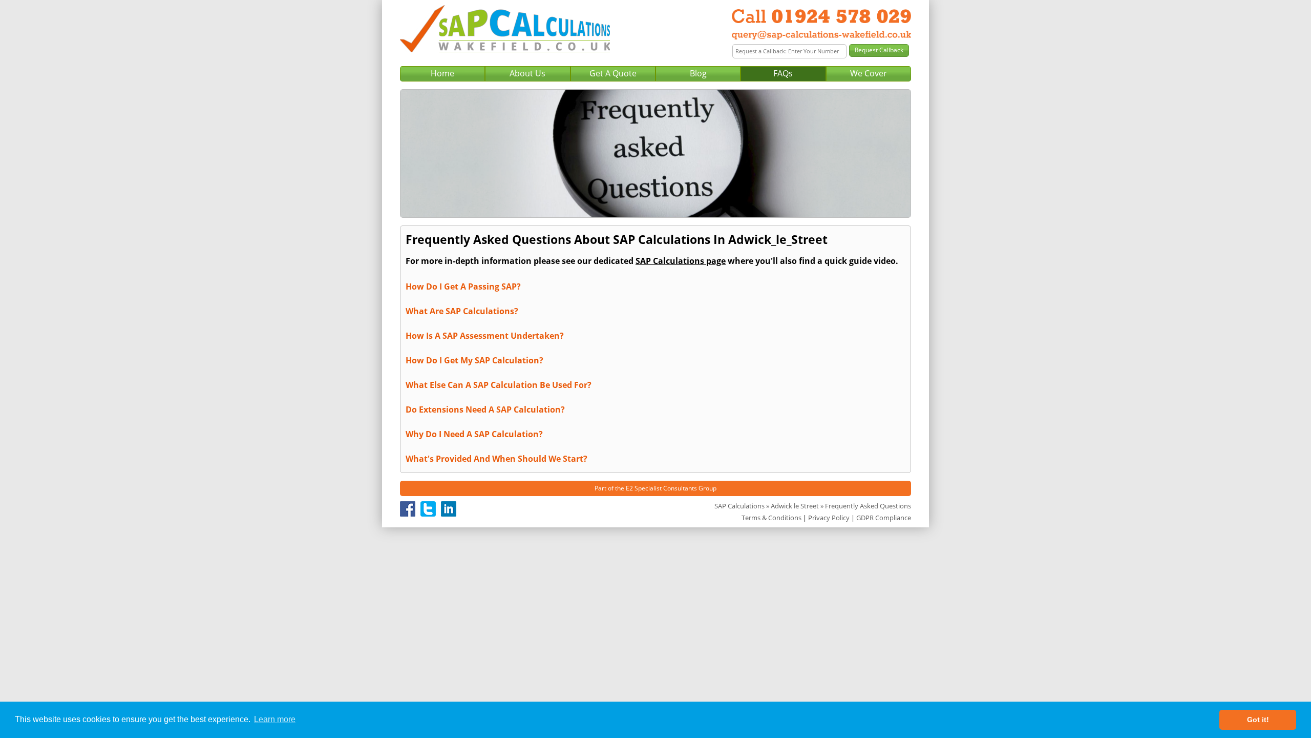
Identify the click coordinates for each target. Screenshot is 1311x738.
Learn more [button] (274, 719)
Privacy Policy (829, 517)
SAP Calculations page (681, 260)
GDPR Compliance (883, 517)
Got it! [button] (1258, 719)
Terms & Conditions (771, 517)
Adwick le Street (795, 505)
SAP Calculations (739, 505)
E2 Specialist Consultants (661, 488)
